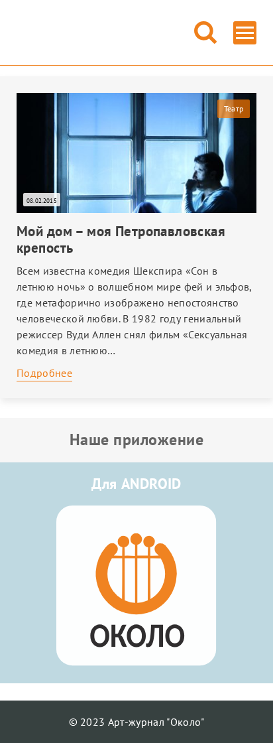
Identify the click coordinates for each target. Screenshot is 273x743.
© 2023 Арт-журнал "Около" (137, 721)
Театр (233, 108)
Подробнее (44, 372)
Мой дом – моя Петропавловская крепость (121, 239)
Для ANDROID (136, 483)
